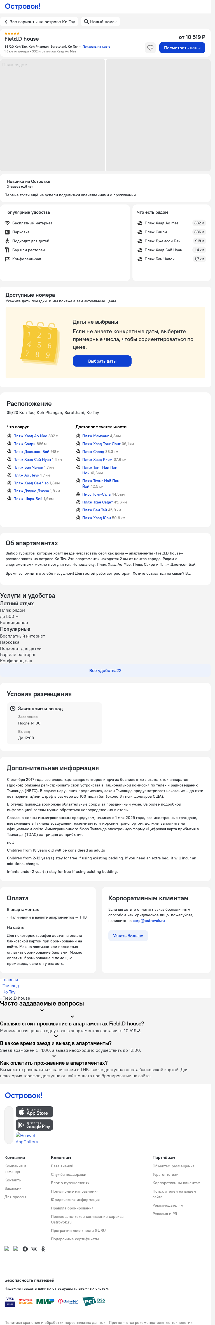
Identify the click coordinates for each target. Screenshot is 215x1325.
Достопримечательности (101, 426)
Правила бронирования (72, 1208)
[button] (52, 115)
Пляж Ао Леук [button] (26, 475)
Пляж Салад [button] (93, 451)
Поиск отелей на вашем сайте (174, 1194)
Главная (10, 979)
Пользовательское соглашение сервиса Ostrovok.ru (87, 1219)
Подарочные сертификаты (75, 1238)
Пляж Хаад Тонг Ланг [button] (101, 443)
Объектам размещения (174, 1165)
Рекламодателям (168, 1205)
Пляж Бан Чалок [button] (28, 467)
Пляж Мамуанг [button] (95, 435)
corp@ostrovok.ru (149, 920)
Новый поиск (103, 21)
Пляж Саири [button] (24, 443)
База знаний (62, 1165)
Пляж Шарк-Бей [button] (28, 498)
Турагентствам (166, 1174)
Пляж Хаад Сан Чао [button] (31, 483)
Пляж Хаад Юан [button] (96, 517)
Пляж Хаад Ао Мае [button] (30, 435)
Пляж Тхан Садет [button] (97, 502)
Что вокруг (18, 426)
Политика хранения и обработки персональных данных (55, 1322)
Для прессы (15, 1196)
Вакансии (13, 1188)
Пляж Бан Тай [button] (94, 509)
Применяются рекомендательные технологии (151, 1322)
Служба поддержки (68, 1174)
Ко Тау (9, 992)
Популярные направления (75, 1191)
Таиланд (11, 985)
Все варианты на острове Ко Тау (42, 21)
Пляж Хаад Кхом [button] (97, 459)
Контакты (13, 1180)
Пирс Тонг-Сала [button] (96, 494)
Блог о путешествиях (70, 1182)
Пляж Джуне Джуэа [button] (31, 490)
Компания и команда (15, 1168)
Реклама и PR (165, 1213)
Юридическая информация (75, 1199)
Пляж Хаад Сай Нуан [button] (32, 459)
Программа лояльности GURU (78, 1230)
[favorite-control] (150, 47)
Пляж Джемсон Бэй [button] (31, 451)
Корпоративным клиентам (176, 1182)
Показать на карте (96, 46)
